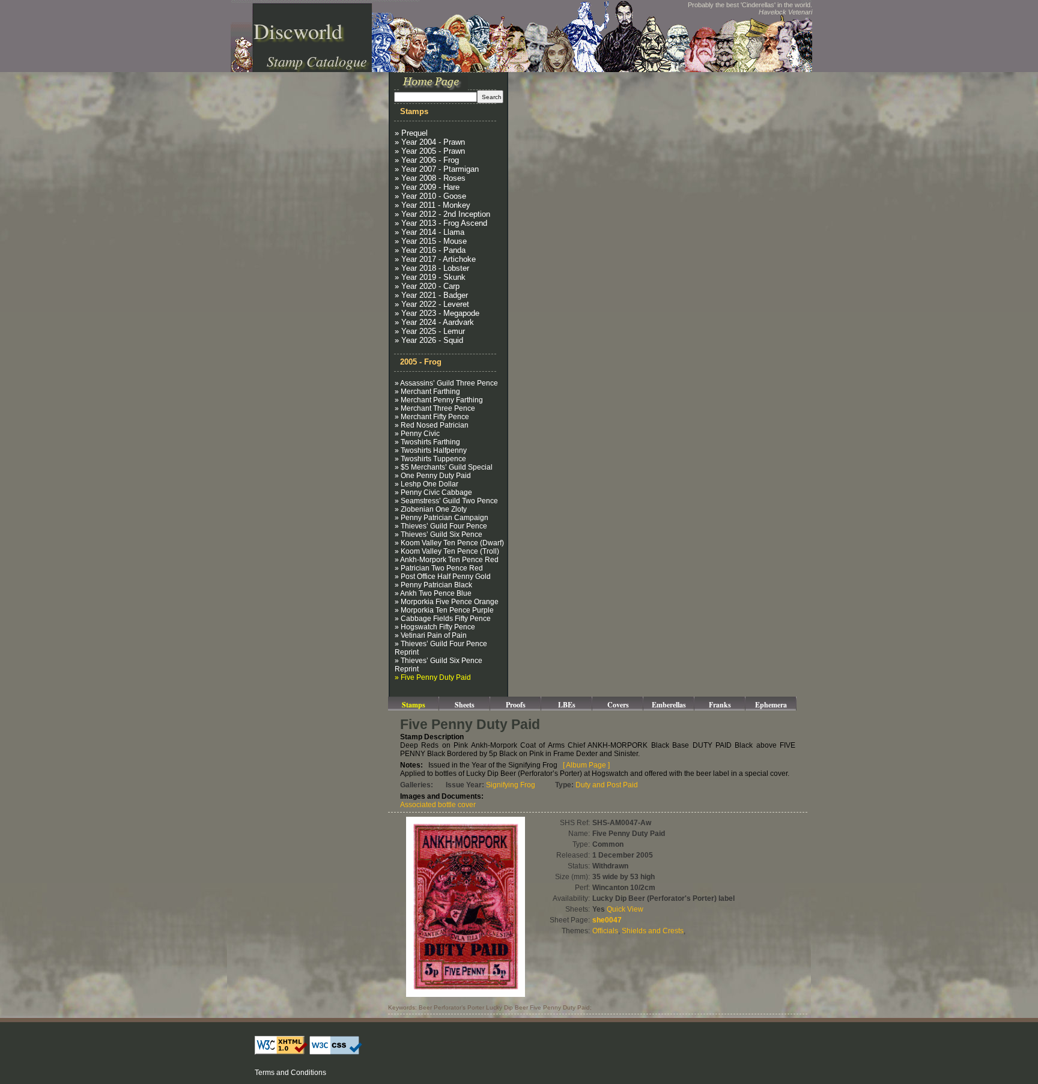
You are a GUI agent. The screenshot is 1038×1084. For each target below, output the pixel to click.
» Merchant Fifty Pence (432, 417)
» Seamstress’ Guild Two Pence (446, 501)
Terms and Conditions (290, 1072)
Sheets (465, 705)
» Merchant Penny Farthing (439, 400)
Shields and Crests (653, 931)
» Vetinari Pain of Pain (431, 635)
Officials (605, 931)
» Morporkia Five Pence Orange (447, 602)
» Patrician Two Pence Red (439, 568)
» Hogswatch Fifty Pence (435, 627)
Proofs (516, 705)
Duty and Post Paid (606, 785)
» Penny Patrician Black (433, 585)
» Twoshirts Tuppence (430, 459)
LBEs (566, 705)
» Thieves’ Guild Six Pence (438, 534)
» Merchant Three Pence (435, 408)
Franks (720, 705)
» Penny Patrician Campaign (441, 517)
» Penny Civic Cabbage (433, 492)
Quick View (625, 909)
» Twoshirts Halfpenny (431, 450)
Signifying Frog (510, 785)
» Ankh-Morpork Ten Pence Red (447, 560)
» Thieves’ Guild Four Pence (441, 526)
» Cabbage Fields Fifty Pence (443, 618)
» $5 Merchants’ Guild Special (444, 467)
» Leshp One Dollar (426, 484)
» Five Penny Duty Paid (433, 677)
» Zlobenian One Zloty (431, 509)
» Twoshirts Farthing (427, 442)
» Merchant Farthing (427, 391)
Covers (618, 705)
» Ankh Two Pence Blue (433, 593)
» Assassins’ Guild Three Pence (446, 383)
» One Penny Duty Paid (433, 475)
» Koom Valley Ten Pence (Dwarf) (449, 543)
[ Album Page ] (586, 765)
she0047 (607, 920)
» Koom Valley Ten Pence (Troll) (447, 551)
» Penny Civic (417, 433)
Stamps (413, 705)
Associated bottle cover (438, 805)
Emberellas (669, 705)
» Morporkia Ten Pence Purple (444, 610)
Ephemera (771, 705)
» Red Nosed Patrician (432, 425)
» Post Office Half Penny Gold (443, 576)
